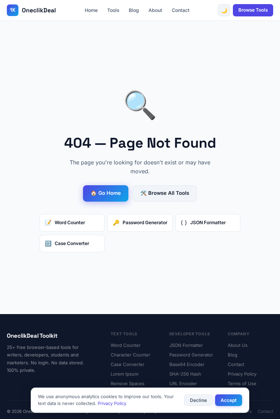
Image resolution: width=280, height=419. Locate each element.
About (155, 10)
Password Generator (191, 354)
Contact (181, 10)
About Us (238, 345)
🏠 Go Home (105, 193)
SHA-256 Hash (185, 374)
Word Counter (126, 345)
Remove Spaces (127, 383)
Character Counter (130, 354)
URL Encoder (183, 383)
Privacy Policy (242, 374)
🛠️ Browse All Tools (164, 193)
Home (91, 10)
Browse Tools (253, 10)
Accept (229, 400)
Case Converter (127, 364)
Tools (113, 10)
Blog (134, 10)
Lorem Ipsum (124, 374)
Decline (198, 400)
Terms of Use (242, 383)
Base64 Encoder (187, 364)
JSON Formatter (186, 345)
